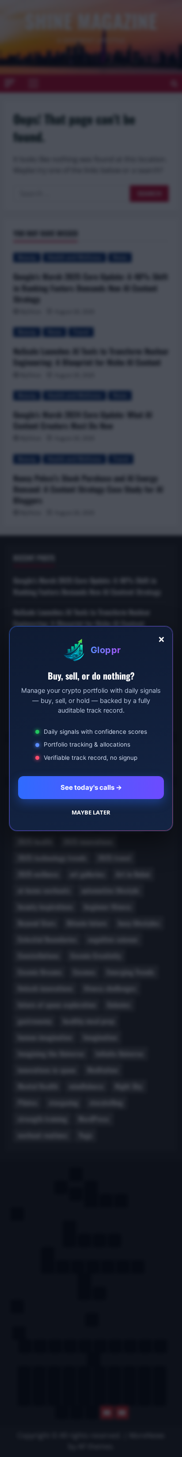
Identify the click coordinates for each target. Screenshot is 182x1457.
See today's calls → (91, 787)
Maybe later (91, 812)
